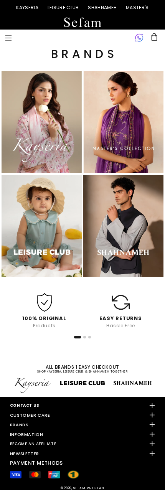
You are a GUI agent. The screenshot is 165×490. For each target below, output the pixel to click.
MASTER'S (137, 7)
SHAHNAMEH (102, 7)
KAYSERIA (27, 7)
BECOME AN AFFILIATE (33, 444)
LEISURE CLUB (63, 7)
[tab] (77, 337)
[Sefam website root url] (82, 22)
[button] (8, 38)
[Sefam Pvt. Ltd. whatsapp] (139, 38)
